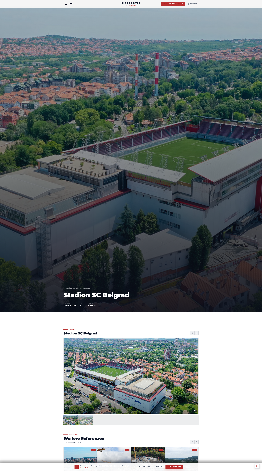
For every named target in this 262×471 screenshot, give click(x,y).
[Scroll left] (192, 442)
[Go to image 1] (70, 420)
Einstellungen (145, 467)
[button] (131, 376)
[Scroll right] (196, 442)
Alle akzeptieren (174, 467)
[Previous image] (192, 333)
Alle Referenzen (71, 443)
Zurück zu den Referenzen (78, 288)
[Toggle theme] (257, 466)
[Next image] (196, 333)
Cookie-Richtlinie (85, 468)
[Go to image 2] (85, 420)
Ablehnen (159, 467)
